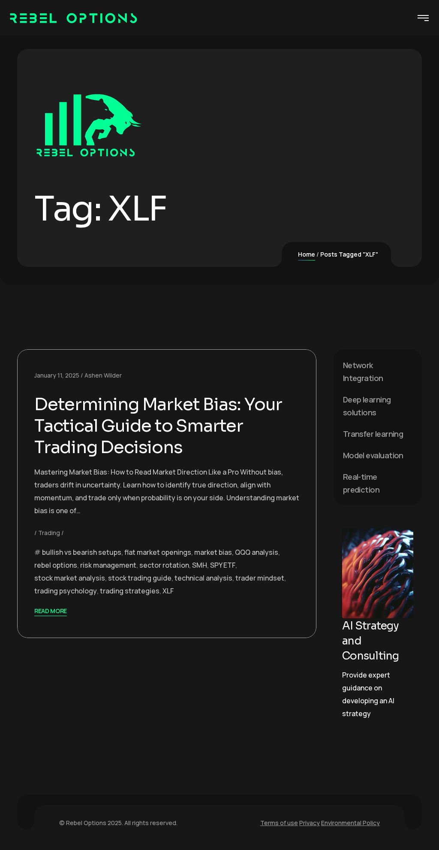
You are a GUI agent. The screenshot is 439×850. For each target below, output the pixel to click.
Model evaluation (373, 455)
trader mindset (259, 578)
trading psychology (65, 591)
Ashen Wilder (103, 375)
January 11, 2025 (56, 375)
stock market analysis (69, 578)
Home (306, 254)
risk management (108, 565)
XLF (168, 591)
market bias (213, 552)
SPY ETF (222, 565)
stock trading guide (139, 578)
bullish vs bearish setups (81, 552)
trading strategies (129, 591)
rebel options (55, 565)
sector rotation (164, 565)
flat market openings (157, 552)
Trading (49, 533)
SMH (199, 565)
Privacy (309, 823)
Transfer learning (373, 434)
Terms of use (279, 823)
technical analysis (203, 578)
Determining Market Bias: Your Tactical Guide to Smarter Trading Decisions (158, 425)
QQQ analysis (256, 552)
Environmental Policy (350, 823)
